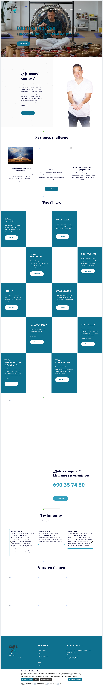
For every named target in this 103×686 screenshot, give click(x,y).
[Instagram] (72, 657)
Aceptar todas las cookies (75, 679)
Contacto (79, 9)
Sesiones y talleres (54, 9)
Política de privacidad (15, 658)
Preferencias (40, 683)
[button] (92, 541)
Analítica (51, 683)
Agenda (71, 9)
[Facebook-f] (68, 657)
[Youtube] (75, 657)
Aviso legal (12, 655)
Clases (43, 9)
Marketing (62, 683)
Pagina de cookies (14, 653)
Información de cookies (46, 679)
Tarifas (64, 9)
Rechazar (36, 679)
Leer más (75, 676)
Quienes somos (34, 9)
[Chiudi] (81, 671)
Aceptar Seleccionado (27, 679)
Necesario (28, 683)
